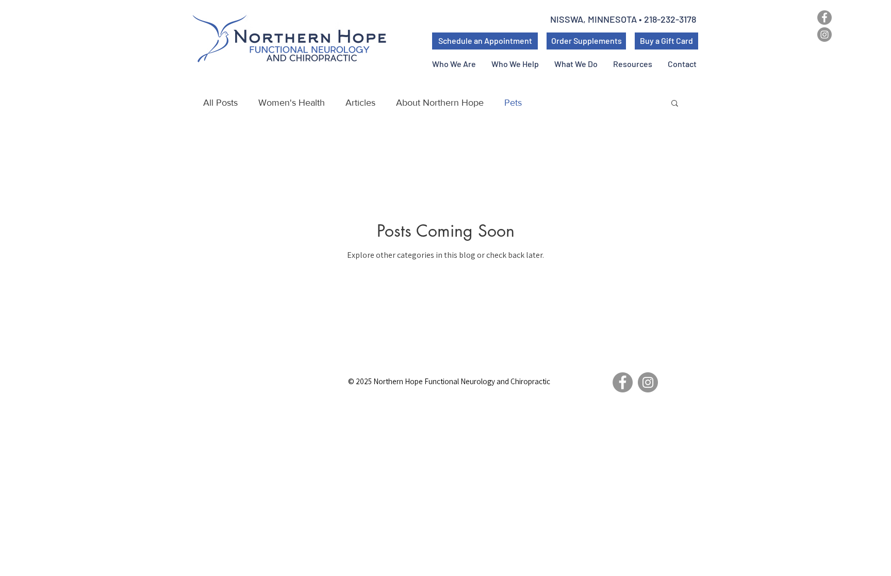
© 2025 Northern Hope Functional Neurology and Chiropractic (449, 381)
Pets (513, 102)
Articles (360, 102)
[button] (632, 63)
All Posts (220, 102)
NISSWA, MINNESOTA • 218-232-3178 (624, 19)
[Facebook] (824, 17)
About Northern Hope (440, 102)
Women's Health (291, 102)
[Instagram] (824, 34)
